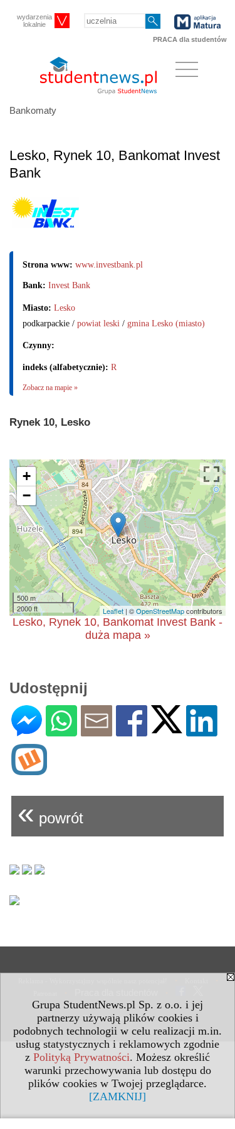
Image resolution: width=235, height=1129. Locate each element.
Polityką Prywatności (81, 1057)
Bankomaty (32, 110)
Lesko (64, 308)
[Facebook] (131, 731)
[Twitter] (166, 728)
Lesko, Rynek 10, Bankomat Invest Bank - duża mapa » (117, 628)
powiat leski (98, 323)
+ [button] (27, 476)
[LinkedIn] (201, 731)
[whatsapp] (61, 731)
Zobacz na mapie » (50, 387)
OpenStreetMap (160, 611)
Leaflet (113, 611)
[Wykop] (29, 769)
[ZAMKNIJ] (117, 1096)
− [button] (27, 495)
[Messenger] (26, 731)
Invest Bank (69, 285)
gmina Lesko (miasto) (166, 323)
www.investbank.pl (109, 264)
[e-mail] (96, 731)
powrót (50, 813)
